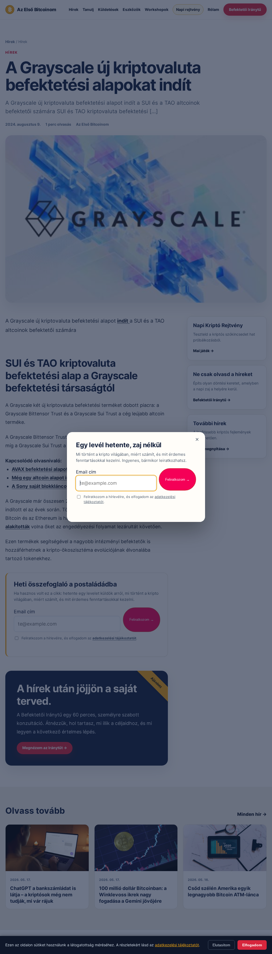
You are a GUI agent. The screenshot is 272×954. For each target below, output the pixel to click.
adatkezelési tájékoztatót (177, 945)
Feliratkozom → (177, 480)
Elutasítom (221, 945)
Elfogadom (252, 945)
